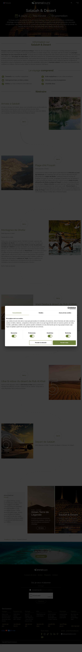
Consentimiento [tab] (16, 312)
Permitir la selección (40, 342)
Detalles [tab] (41, 312)
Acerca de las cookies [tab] (65, 312)
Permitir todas (64, 342)
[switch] (32, 336)
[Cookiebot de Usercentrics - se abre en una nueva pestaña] (69, 308)
